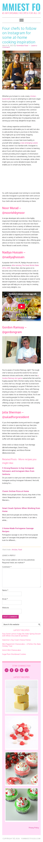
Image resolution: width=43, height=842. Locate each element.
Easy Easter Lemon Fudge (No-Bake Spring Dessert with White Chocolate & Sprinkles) (21, 635)
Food (20, 550)
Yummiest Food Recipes (21, 7)
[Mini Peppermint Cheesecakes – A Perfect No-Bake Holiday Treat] (22, 784)
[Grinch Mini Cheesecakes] (22, 820)
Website (5, 608)
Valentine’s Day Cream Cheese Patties (16, 640)
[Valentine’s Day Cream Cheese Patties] (22, 748)
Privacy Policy (34, 828)
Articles (14, 550)
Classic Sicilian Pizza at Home (15, 491)
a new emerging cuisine (29, 143)
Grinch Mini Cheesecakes (11, 650)
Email (5, 599)
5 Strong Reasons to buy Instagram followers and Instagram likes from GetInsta (18, 471)
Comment (7, 567)
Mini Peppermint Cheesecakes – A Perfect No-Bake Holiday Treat (21, 645)
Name (5, 590)
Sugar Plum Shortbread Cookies (14, 654)
